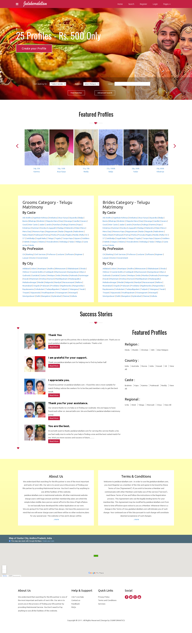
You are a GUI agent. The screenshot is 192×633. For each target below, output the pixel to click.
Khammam (34, 279)
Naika (24, 235)
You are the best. (59, 426)
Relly (82, 235)
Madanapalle (74, 279)
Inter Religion (162, 350)
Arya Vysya (63, 218)
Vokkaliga (64, 242)
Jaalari (42, 224)
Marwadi (150, 405)
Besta (25, 221)
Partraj (47, 235)
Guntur (43, 275)
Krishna (43, 279)
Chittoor (25, 272)
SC (86, 235)
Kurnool (51, 279)
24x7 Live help (77, 597)
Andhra (51, 268)
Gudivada (26, 275)
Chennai (66, 296)
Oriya (159, 405)
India (58, 275)
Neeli (31, 235)
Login (155, 4)
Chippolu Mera (52, 221)
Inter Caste (33, 224)
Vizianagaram (61, 292)
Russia (144, 366)
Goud (24, 224)
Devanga (68, 221)
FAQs (73, 607)
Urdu (127, 405)
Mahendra (69, 228)
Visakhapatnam (48, 292)
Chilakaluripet (72, 268)
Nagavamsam (51, 231)
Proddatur (55, 286)
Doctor (33, 258)
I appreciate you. (59, 380)
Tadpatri (64, 289)
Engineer (79, 254)
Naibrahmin (78, 231)
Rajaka (69, 235)
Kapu (79, 224)
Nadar (61, 231)
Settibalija (30, 238)
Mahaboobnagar (29, 282)
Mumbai (65, 275)
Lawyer (25, 258)
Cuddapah (49, 272)
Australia (135, 366)
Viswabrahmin (52, 242)
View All (167, 405)
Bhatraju (32, 221)
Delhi (38, 296)
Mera (83, 228)
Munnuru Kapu (39, 231)
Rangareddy (78, 286)
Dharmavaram (60, 272)
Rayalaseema (28, 289)
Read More (54, 347)
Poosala (61, 235)
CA (23, 254)
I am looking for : (41, 84)
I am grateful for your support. (67, 357)
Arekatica (53, 218)
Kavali (25, 279)
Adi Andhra (27, 218)
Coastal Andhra (37, 272)
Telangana (73, 289)
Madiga (60, 228)
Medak (41, 282)
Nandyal (58, 282)
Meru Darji (26, 231)
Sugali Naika (41, 238)
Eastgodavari (73, 272)
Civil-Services (40, 254)
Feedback (75, 604)
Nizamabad (27, 286)
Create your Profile (34, 48)
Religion (78, 84)
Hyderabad (56, 296)
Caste (110, 84)
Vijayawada (35, 292)
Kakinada (74, 275)
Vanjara (34, 242)
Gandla (76, 221)
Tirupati (25, 292)
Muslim (135, 350)
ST (23, 238)
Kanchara (57, 224)
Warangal (73, 292)
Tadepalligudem (52, 289)
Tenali (81, 289)
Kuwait (159, 366)
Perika (54, 235)
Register (143, 4)
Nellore (79, 282)
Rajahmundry (66, 286)
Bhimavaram (60, 268)
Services (101, 604)
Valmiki (26, 242)
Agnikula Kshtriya (40, 218)
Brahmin (40, 221)
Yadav (71, 242)
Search (131, 4)
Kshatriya (26, 228)
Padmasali (38, 235)
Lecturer (60, 254)
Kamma (73, 224)
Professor (51, 254)
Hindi (134, 405)
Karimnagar (84, 275)
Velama (42, 242)
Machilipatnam (61, 279)
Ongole (36, 286)
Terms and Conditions (107, 600)
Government (42, 258)
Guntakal (35, 275)
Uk (166, 366)
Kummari (35, 228)
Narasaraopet (68, 282)
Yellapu (79, 242)
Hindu (31, 245)
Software (70, 254)
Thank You (55, 335)
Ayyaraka (73, 218)
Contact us (75, 600)
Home (120, 4)
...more (56, 519)
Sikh (152, 350)
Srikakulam (39, 289)
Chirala (82, 268)
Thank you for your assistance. (68, 403)
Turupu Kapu (67, 238)
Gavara (83, 221)
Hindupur (51, 275)
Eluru (82, 272)
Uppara (77, 238)
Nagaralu (69, 231)
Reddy (76, 235)
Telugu (141, 405)
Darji (61, 221)
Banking (29, 254)
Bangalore (46, 296)
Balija (81, 218)
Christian (144, 350)
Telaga (50, 238)
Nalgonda (49, 282)
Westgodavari (28, 296)
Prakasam (45, 286)
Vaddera (85, 238)
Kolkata (74, 296)
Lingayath (52, 228)
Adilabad (26, 268)
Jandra (49, 224)
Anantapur (42, 268)
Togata (58, 238)
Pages (166, 4)
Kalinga (65, 224)
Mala (77, 228)
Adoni (33, 268)
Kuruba (43, 228)
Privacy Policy (103, 597)
